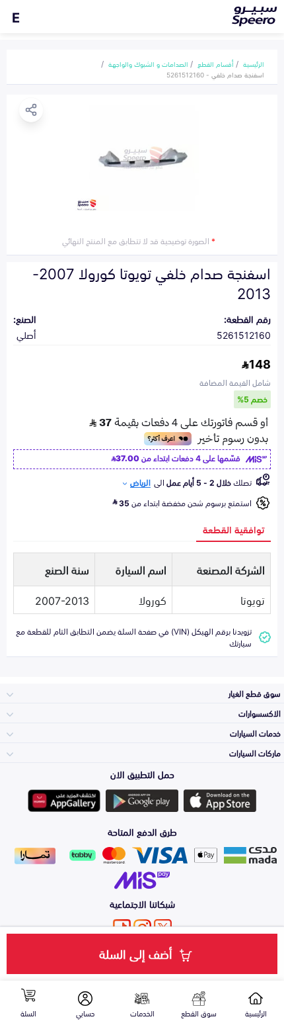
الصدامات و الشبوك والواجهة (148, 63)
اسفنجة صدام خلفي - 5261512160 (215, 74)
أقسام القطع (215, 63)
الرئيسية (253, 63)
